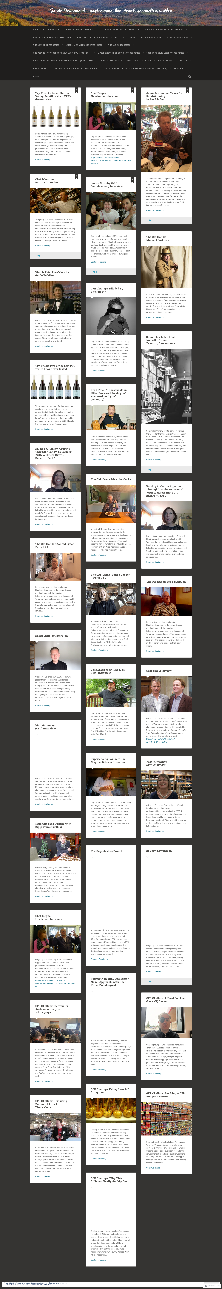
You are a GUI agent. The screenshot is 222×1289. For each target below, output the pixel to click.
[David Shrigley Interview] (55, 655)
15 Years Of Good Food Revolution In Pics (77, 69)
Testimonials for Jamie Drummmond (119, 29)
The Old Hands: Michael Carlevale (158, 238)
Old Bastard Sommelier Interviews (52, 37)
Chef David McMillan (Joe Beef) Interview (108, 671)
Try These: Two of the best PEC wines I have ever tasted (55, 367)
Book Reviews (165, 61)
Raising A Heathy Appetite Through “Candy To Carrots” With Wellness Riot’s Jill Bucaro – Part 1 (164, 491)
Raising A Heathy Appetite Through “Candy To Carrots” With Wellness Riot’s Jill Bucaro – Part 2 (53, 453)
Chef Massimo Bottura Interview (47, 181)
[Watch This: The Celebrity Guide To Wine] (55, 297)
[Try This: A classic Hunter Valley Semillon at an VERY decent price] (55, 116)
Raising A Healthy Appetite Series (83, 45)
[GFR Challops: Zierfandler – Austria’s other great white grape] (55, 1030)
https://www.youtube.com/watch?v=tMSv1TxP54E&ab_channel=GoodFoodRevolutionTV (111, 160)
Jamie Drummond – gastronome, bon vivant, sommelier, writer (111, 10)
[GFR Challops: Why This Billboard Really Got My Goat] (111, 1206)
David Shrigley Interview (51, 635)
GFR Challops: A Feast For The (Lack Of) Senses (165, 999)
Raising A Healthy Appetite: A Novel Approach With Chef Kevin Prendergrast (110, 982)
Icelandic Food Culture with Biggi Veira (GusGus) (53, 825)
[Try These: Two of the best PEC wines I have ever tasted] (55, 387)
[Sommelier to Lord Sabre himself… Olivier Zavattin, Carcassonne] (166, 386)
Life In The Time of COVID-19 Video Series (119, 53)
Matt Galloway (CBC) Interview (45, 727)
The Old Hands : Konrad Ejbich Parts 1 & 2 (54, 545)
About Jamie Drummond (46, 29)
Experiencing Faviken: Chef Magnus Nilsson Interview (108, 760)
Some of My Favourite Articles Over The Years (126, 61)
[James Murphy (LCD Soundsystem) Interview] (111, 211)
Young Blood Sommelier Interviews (164, 29)
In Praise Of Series (151, 37)
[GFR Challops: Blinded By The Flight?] (111, 316)
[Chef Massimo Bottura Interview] (55, 200)
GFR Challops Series (177, 37)
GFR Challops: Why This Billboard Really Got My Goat (109, 1179)
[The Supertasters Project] (111, 890)
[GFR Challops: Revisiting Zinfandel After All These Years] (55, 1127)
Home (36, 76)
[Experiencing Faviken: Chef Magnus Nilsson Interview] (111, 782)
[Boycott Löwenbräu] (166, 897)
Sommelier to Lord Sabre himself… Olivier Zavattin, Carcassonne (162, 340)
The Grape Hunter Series (46, 45)
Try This (182, 61)
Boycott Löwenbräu (159, 850)
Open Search (189, 76)
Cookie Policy (47, 1284)
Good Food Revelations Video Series (165, 53)
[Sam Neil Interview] (166, 694)
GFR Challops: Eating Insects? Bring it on (110, 1090)
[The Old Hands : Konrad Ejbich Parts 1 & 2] (55, 567)
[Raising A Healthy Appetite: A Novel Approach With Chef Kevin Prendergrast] (111, 1012)
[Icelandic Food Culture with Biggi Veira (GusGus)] (55, 847)
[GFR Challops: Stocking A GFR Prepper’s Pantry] (166, 1118)
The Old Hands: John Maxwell (166, 581)
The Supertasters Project (106, 851)
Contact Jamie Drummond (79, 29)
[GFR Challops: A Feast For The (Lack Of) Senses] (166, 1022)
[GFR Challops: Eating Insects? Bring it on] (111, 1110)
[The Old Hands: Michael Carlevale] (166, 267)
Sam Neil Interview (159, 670)
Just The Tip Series (125, 37)
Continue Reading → (44, 159)
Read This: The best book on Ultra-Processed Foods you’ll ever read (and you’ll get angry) (109, 394)
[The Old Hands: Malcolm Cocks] (111, 504)
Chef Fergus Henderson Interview (104, 94)
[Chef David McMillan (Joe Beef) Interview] (111, 693)
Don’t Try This (41, 69)
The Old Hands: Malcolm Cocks (111, 479)
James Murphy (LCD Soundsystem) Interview (107, 184)
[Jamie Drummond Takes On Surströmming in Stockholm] (166, 138)
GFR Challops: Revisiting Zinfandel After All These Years (51, 1104)
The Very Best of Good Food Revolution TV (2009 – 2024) (62, 53)
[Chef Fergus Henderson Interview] (111, 116)
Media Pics (179, 69)
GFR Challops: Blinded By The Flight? (107, 290)
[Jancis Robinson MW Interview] (166, 784)
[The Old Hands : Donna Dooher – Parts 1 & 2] (111, 599)
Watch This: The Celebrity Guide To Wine (52, 273)
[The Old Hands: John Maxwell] (166, 601)
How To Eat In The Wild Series (93, 37)
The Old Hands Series (119, 45)
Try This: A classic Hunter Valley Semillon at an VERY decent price (53, 96)
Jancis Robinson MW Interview (156, 763)
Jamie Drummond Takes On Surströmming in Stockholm (164, 96)
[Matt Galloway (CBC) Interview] (55, 753)
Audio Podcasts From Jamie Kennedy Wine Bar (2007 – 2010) (136, 69)
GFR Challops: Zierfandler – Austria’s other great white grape (53, 1009)
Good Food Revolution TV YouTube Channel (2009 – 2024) (63, 61)
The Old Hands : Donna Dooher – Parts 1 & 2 (110, 576)
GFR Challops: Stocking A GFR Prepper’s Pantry (165, 1095)
